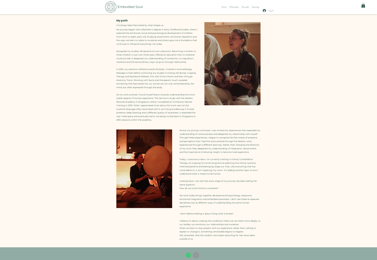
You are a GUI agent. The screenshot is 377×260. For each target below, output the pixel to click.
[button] (363, 5)
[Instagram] (196, 255)
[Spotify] (188, 255)
